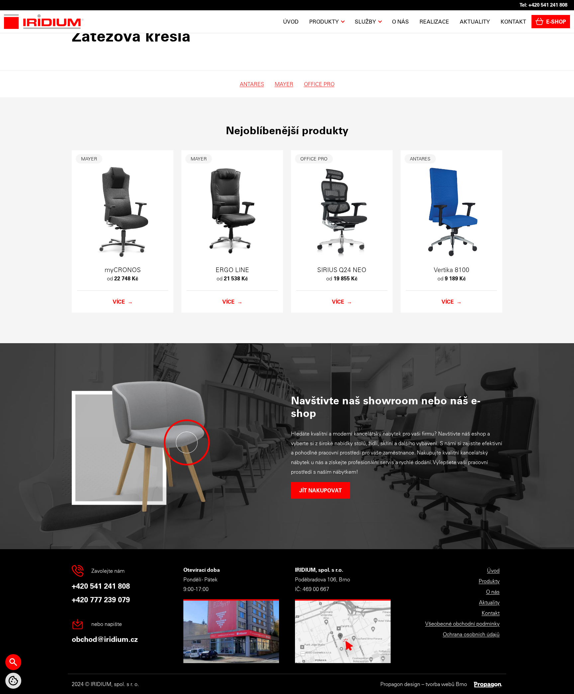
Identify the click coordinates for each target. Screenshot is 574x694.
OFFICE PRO (319, 84)
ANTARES (252, 84)
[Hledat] (13, 662)
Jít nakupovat (320, 490)
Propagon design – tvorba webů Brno (423, 684)
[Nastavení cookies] (13, 681)
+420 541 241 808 (547, 5)
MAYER (284, 84)
